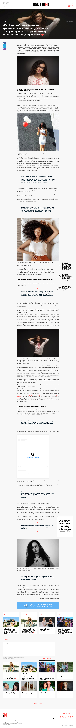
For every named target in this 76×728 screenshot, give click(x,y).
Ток (21, 719)
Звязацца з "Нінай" (68, 713)
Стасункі (32, 719)
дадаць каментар (47, 658)
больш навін (38, 703)
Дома (38, 719)
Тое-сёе (52, 719)
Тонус (43, 719)
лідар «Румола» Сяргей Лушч (34, 395)
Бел (70, 3)
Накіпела (24, 614)
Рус (72, 3)
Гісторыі (60, 614)
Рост (5, 21)
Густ (47, 719)
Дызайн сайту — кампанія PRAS (68, 725)
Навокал (26, 719)
